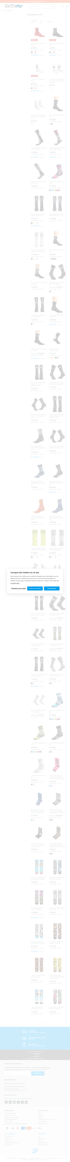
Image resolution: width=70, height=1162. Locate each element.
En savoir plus (14, 583)
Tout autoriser (51, 588)
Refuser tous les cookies (35, 588)
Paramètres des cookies (18, 588)
